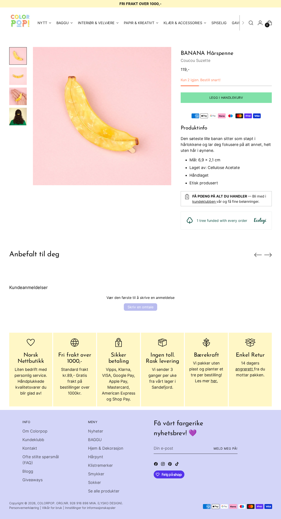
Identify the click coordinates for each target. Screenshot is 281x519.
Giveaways (32, 480)
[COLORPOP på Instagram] (163, 465)
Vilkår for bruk (52, 508)
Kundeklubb (33, 439)
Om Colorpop (34, 431)
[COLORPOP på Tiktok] (177, 465)
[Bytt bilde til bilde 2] (18, 76)
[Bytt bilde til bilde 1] (18, 56)
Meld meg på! (226, 448)
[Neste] (243, 22)
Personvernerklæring (24, 508)
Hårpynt (95, 456)
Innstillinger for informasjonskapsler (90, 508)
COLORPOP (45, 503)
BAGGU (95, 439)
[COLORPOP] (20, 23)
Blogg (27, 471)
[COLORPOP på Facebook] (156, 465)
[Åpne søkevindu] (251, 22)
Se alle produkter (103, 491)
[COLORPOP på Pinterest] (170, 465)
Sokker (94, 482)
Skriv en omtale (140, 307)
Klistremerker (100, 465)
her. (214, 381)
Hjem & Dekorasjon (105, 448)
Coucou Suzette (195, 60)
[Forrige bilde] (258, 255)
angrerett (244, 369)
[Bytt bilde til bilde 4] (18, 116)
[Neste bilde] (268, 255)
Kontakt (29, 448)
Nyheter (95, 431)
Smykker (96, 474)
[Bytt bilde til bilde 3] (18, 96)
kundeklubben (204, 201)
